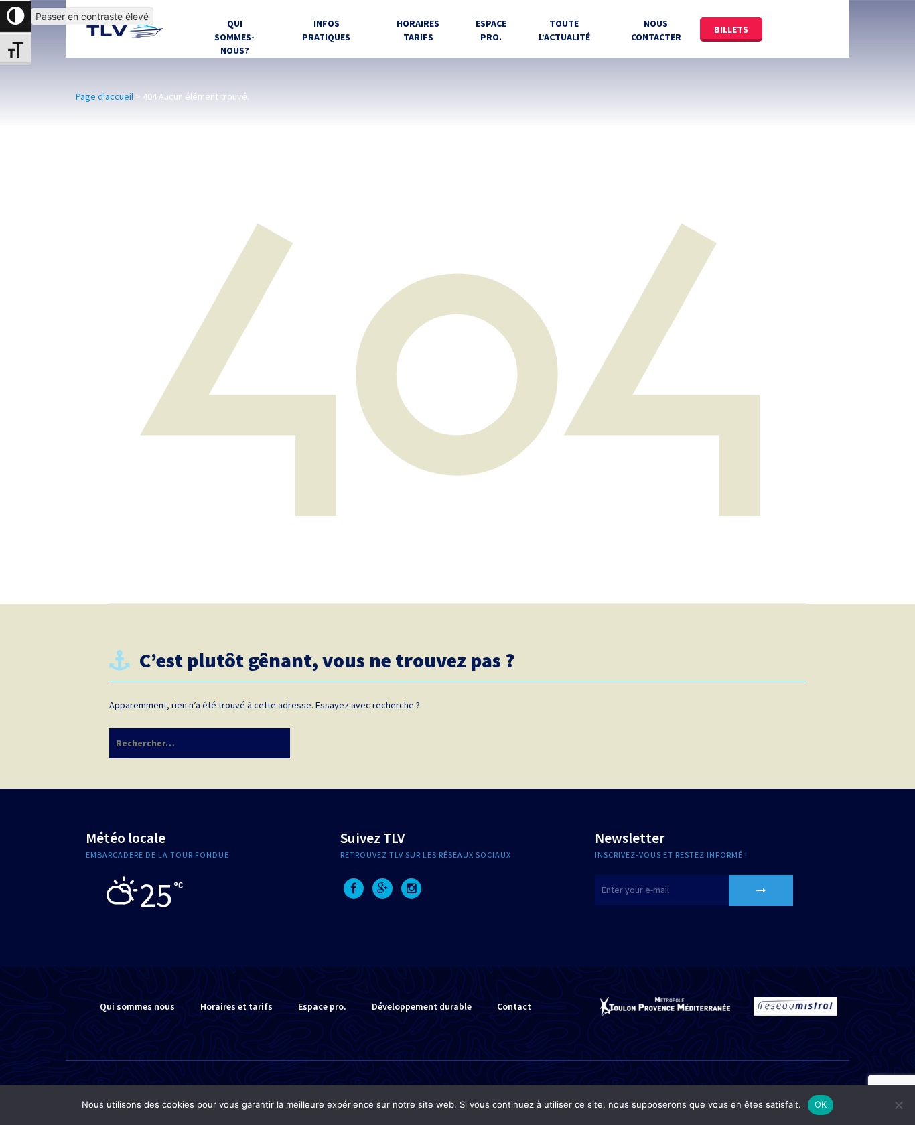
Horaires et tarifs (236, 1006)
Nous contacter (656, 30)
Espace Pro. (491, 30)
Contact (514, 1006)
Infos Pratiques (326, 30)
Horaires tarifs (418, 30)
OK (821, 1104)
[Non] (898, 1105)
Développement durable (422, 1006)
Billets (731, 29)
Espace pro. (322, 1006)
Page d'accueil (104, 96)
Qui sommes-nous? (234, 36)
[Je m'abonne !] (761, 890)
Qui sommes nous (137, 1006)
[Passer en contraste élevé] (15, 16)
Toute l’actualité (564, 30)
